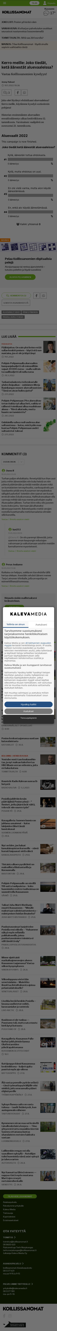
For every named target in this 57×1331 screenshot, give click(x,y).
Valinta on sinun (16, 624)
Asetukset (28, 711)
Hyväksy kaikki (28, 704)
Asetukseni (41, 624)
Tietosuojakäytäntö (29, 718)
